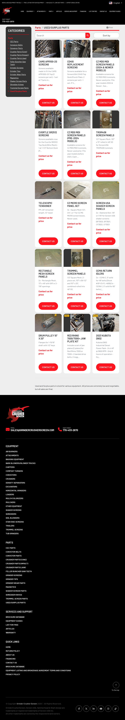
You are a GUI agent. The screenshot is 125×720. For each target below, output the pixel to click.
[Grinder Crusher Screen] (18, 414)
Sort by (106, 35)
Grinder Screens (16, 68)
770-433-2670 (8, 21)
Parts (50, 11)
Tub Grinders (12, 533)
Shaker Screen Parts (18, 81)
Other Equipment (14, 506)
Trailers (10, 525)
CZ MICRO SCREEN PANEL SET (77, 204)
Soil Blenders (12, 518)
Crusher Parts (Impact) (19, 55)
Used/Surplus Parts (18, 91)
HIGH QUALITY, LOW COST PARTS (55, 2)
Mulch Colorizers (14, 498)
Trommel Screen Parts (19, 88)
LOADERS (10, 494)
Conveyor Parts (16, 48)
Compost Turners (14, 471)
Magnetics (14, 78)
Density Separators (15, 483)
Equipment (30, 11)
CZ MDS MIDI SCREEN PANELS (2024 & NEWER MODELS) (105, 66)
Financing (83, 11)
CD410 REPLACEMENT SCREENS (75, 64)
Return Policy (13, 651)
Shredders (11, 514)
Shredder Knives (17, 84)
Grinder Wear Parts (18, 74)
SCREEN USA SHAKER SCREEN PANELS (105, 206)
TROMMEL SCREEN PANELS (76, 272)
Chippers (10, 467)
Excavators (11, 486)
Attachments (41, 11)
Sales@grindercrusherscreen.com (32, 430)
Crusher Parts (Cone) (18, 51)
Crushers (10, 479)
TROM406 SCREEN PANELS (105, 134)
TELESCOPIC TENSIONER (45, 204)
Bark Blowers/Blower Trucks (20, 463)
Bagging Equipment (15, 459)
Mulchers (10, 502)
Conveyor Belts (16, 45)
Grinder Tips (15, 71)
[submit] (87, 35)
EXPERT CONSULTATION (72, 2)
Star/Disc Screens (15, 522)
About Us (10, 655)
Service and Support (70, 11)
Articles (59, 11)
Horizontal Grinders (16, 490)
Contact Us (103, 11)
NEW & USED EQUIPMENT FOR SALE (11, 2)
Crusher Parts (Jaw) (18, 58)
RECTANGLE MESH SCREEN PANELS (46, 273)
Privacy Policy (13, 674)
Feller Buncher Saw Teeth (18, 63)
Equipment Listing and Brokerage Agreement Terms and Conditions (38, 670)
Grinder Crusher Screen (27, 703)
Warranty (11, 632)
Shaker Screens (13, 510)
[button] (30, 11)
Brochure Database (15, 617)
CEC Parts (14, 41)
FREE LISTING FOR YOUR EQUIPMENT (34, 2)
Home (22, 11)
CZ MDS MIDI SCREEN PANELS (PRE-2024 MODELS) (76, 137)
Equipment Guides (114, 11)
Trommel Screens (14, 529)
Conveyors (11, 475)
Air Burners (11, 451)
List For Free (93, 11)
